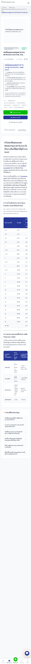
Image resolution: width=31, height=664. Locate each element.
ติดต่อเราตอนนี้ (16, 117)
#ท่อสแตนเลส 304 (7, 105)
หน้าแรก (4, 7)
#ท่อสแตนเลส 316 (16, 105)
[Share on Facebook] (24, 59)
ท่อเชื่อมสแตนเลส (10, 65)
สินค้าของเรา (12, 7)
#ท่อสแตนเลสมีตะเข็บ (21, 102)
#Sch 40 (10, 107)
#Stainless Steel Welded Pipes (9, 102)
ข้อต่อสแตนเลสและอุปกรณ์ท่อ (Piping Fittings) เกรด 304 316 (13, 10)
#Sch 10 (5, 107)
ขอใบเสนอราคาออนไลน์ (16, 122)
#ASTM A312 (24, 105)
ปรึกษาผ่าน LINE (17, 112)
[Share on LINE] (27, 59)
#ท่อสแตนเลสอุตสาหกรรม (19, 107)
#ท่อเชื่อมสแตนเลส (11, 100)
